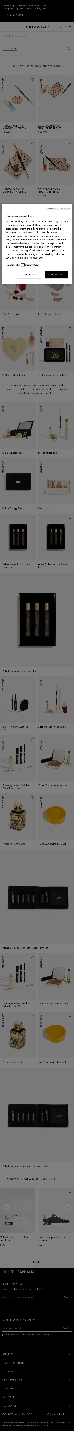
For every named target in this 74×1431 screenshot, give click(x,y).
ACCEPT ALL (56, 275)
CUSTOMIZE (28, 275)
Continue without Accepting (58, 209)
